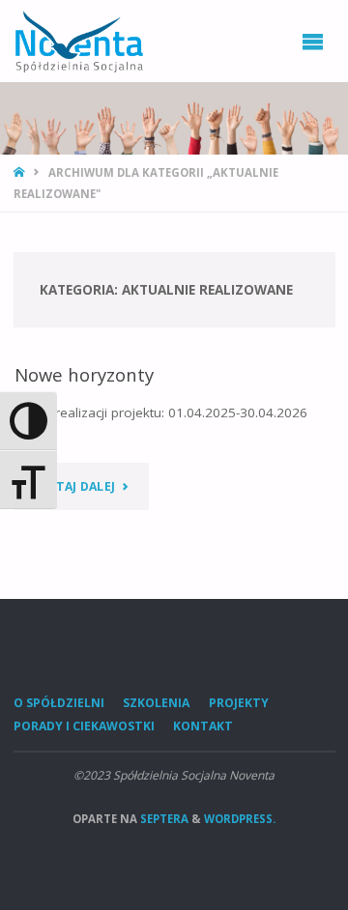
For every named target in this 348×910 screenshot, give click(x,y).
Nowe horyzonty (84, 374)
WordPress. (240, 818)
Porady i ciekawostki (84, 726)
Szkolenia (156, 703)
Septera (162, 818)
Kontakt (203, 726)
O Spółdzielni (59, 703)
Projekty (239, 703)
